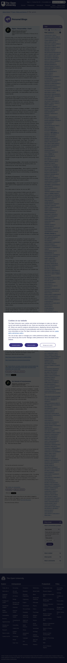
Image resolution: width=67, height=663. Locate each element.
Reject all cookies (31, 345)
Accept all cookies (16, 345)
